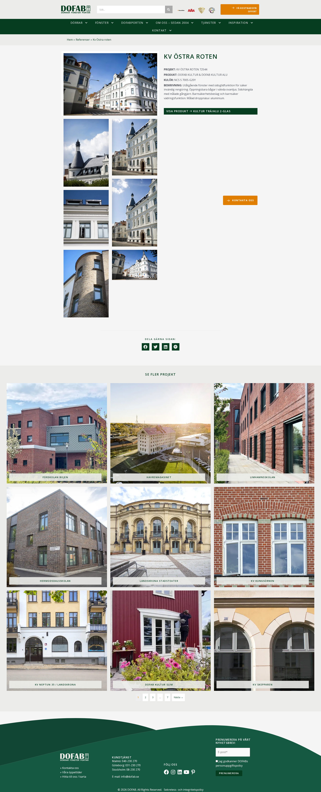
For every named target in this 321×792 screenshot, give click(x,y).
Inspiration (238, 23)
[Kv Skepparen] (264, 640)
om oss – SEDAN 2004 (172, 23)
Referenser (83, 39)
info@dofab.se (130, 776)
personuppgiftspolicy (229, 765)
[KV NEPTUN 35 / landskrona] (57, 640)
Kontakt (159, 30)
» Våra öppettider (71, 772)
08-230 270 (133, 769)
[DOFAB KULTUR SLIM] (160, 640)
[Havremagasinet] (160, 433)
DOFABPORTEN (132, 23)
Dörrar (77, 23)
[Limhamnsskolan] (264, 433)
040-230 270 (129, 761)
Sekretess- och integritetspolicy (183, 789)
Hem (70, 39)
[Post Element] (210, 111)
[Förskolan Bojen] (57, 433)
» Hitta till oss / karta (73, 776)
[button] (86, 23)
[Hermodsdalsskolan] (57, 537)
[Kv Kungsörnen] (264, 537)
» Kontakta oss (69, 768)
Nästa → (178, 697)
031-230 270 (133, 765)
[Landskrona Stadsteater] (160, 537)
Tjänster (208, 23)
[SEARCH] (169, 9)
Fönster (102, 23)
